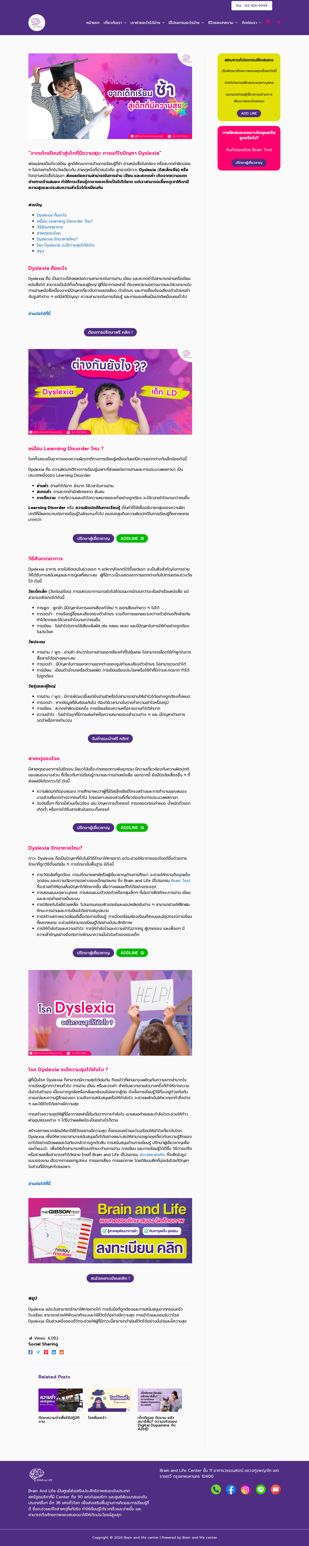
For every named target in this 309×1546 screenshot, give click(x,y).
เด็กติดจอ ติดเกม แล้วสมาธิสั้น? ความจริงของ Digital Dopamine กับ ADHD (157, 1423)
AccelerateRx (152, 1155)
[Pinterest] (46, 1352)
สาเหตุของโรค (49, 233)
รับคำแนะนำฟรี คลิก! (110, 738)
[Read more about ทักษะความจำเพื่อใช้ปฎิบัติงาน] (60, 1400)
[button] (251, 5)
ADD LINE (249, 113)
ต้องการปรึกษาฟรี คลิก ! (110, 332)
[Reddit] (61, 1352)
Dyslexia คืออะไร (52, 215)
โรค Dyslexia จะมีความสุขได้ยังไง (66, 245)
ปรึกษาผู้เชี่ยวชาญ (249, 162)
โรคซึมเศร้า (97, 1418)
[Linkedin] (54, 1352)
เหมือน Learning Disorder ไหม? (65, 221)
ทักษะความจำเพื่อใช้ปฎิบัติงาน (58, 1419)
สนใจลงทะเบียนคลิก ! (110, 1278)
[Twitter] (38, 1352)
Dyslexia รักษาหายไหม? (57, 239)
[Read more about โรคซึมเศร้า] (110, 1400)
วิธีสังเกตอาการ (50, 227)
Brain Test (180, 881)
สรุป (40, 251)
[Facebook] (30, 1352)
